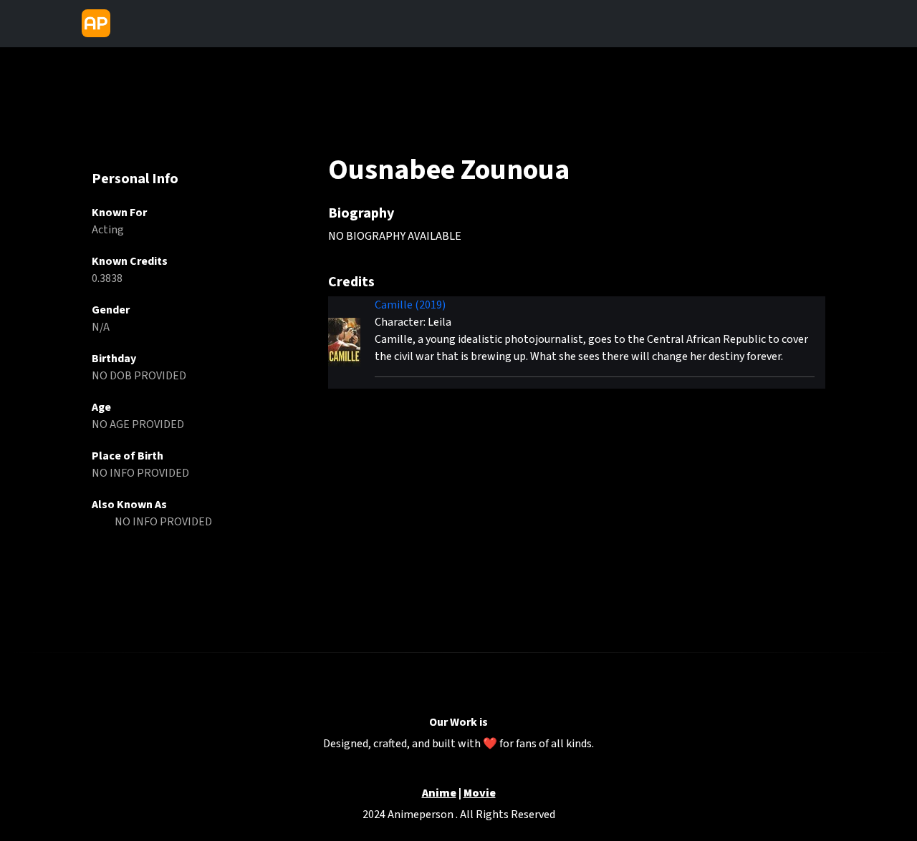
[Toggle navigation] (128, 24)
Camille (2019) (410, 305)
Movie (480, 793)
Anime (439, 793)
